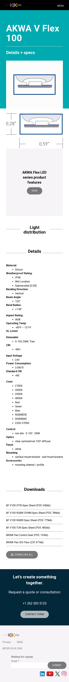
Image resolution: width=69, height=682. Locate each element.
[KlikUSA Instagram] (64, 673)
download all (23, 554)
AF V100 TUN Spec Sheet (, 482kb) (28, 527)
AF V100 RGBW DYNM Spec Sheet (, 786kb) (33, 512)
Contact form (34, 614)
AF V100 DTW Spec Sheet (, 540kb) (28, 505)
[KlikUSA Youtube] (50, 673)
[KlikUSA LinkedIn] (42, 673)
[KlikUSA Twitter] (57, 674)
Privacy (7, 642)
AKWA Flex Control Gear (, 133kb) (27, 535)
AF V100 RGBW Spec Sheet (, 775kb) (29, 520)
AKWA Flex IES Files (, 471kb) (24, 542)
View (34, 191)
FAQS (20, 642)
